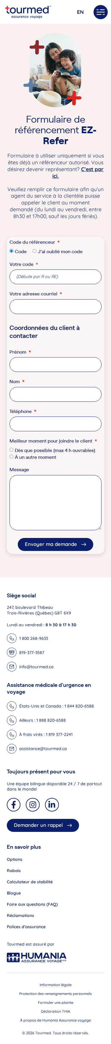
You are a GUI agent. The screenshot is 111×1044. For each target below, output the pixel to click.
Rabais (14, 870)
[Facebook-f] (14, 805)
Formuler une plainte (55, 1002)
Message (19, 469)
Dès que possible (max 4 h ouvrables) (55, 450)
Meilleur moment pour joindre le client (51, 441)
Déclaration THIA (55, 1011)
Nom (15, 381)
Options (14, 859)
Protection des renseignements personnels (55, 993)
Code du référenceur (32, 242)
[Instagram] (33, 805)
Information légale (56, 985)
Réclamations (20, 915)
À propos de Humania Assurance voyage (55, 1020)
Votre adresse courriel (34, 294)
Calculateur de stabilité (30, 881)
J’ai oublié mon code (60, 251)
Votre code (23, 264)
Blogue (14, 893)
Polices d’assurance (26, 926)
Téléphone (21, 411)
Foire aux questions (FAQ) (32, 904)
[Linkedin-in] (52, 805)
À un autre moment (35, 457)
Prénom (18, 352)
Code (21, 251)
